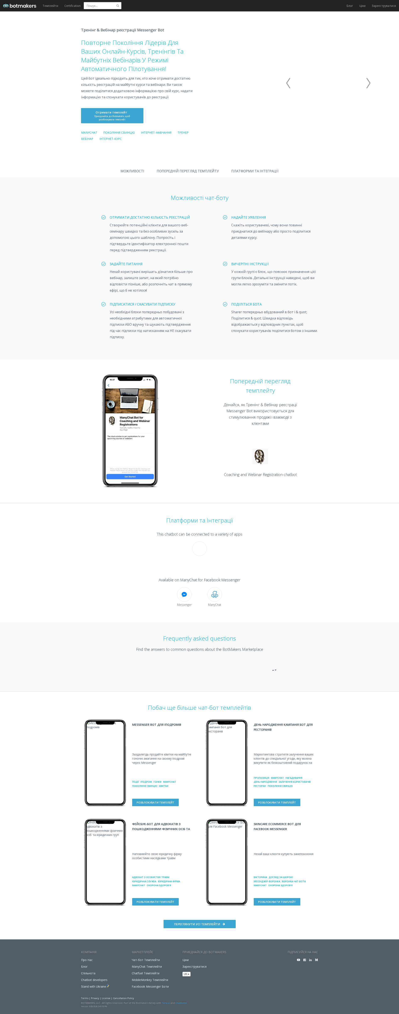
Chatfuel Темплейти (145, 973)
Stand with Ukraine (93, 986)
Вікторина (260, 877)
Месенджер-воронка (267, 881)
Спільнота (88, 973)
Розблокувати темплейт (155, 802)
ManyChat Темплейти (147, 966)
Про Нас (87, 960)
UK (186, 974)
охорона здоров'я (159, 885)
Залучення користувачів (295, 781)
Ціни (362, 6)
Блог (349, 6)
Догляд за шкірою (281, 877)
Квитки (163, 785)
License (106, 998)
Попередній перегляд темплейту (188, 171)
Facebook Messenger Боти (150, 986)
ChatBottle (181, 1002)
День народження (265, 781)
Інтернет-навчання (156, 132)
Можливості (132, 171)
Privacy (95, 998)
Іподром (146, 781)
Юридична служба (144, 881)
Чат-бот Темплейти (146, 960)
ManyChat (89, 132)
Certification (72, 6)
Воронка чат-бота (294, 881)
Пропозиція (261, 777)
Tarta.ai (166, 1002)
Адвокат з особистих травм (150, 877)
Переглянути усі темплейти (197, 924)
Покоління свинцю (119, 132)
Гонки (157, 781)
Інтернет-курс (110, 139)
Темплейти (50, 6)
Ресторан (260, 785)
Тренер (182, 132)
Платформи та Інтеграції (254, 171)
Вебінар (87, 139)
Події (135, 781)
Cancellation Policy (123, 998)
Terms (84, 998)
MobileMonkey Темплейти (150, 980)
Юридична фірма (169, 881)
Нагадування (294, 777)
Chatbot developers (94, 980)
